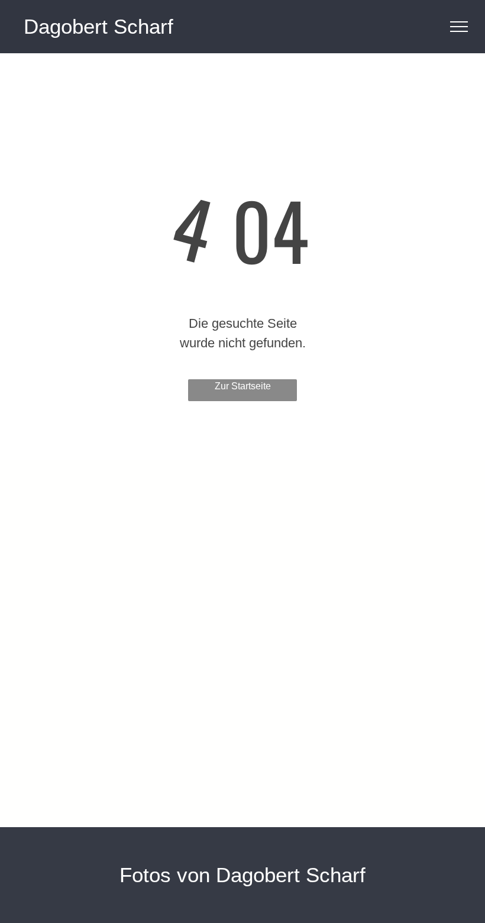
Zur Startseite (243, 386)
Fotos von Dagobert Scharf (242, 874)
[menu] (459, 26)
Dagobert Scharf (98, 26)
